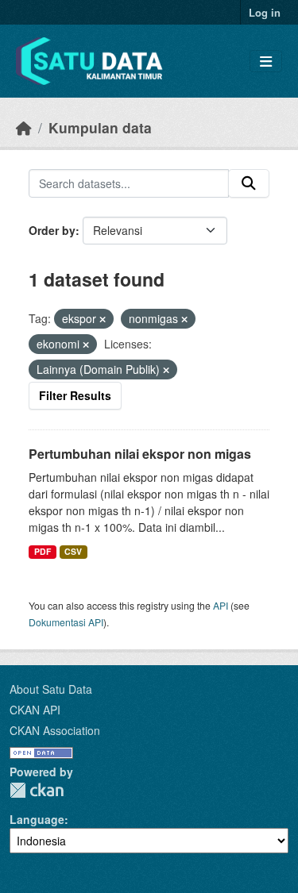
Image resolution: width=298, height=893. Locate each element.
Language (37, 819)
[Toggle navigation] (266, 61)
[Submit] (248, 183)
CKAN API (35, 710)
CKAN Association (55, 730)
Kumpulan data (100, 127)
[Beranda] (24, 127)
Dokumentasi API (66, 622)
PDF (42, 551)
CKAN (37, 790)
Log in (265, 12)
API (220, 605)
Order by (52, 230)
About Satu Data (51, 689)
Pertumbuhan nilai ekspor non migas (140, 454)
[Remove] (102, 319)
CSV (73, 551)
